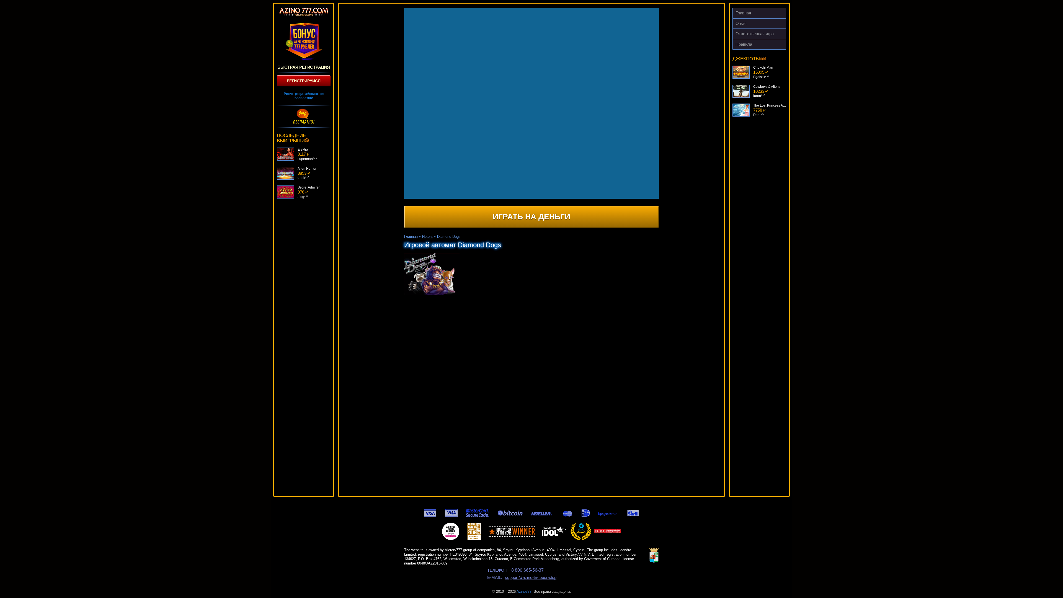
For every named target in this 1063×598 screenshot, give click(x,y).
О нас (741, 23)
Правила (744, 44)
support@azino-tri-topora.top (530, 577)
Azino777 (524, 591)
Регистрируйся (304, 81)
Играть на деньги (531, 216)
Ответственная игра (755, 33)
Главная (743, 13)
